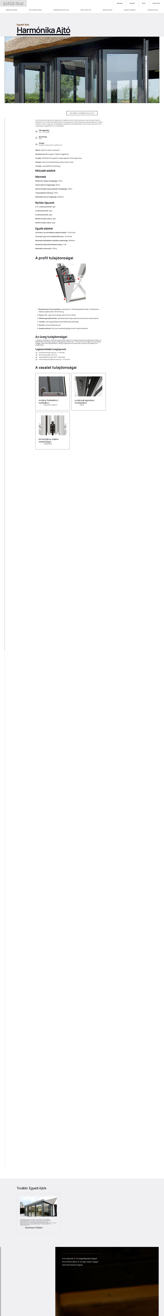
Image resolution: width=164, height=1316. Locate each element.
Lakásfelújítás (152, 10)
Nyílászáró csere (35, 10)
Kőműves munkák (11, 10)
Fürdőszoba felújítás (61, 10)
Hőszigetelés (107, 10)
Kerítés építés (86, 10)
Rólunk (132, 3)
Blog (143, 3)
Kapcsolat (156, 3)
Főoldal (120, 3)
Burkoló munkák (130, 10)
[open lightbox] (70, 283)
